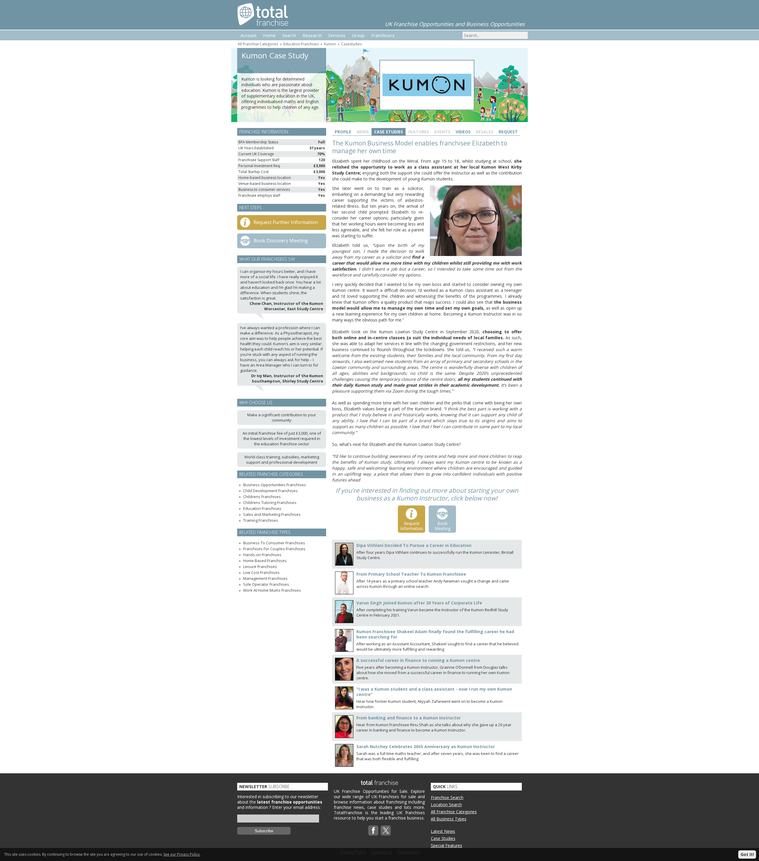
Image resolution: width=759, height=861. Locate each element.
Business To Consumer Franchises (274, 542)
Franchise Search (447, 797)
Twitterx (386, 830)
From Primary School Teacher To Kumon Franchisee (411, 574)
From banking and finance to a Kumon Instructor (408, 718)
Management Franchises (265, 578)
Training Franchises (260, 520)
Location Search (446, 804)
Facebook (373, 830)
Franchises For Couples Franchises (274, 548)
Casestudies (351, 44)
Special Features (446, 845)
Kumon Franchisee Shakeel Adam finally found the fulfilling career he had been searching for (435, 634)
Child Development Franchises (270, 490)
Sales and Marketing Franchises (272, 514)
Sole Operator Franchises (266, 584)
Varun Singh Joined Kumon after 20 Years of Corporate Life (419, 603)
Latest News (443, 831)
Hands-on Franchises (262, 554)
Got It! (747, 854)
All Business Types (448, 819)
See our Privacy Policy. (181, 854)
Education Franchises (301, 44)
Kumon (330, 44)
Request (508, 132)
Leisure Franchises (260, 566)
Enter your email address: (296, 807)
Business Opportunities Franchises (274, 484)
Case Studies (388, 132)
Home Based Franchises (265, 560)
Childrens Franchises (262, 496)
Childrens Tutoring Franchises (269, 502)
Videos (463, 132)
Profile (343, 132)
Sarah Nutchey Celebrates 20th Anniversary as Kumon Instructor (425, 746)
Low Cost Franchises (261, 572)
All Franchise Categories (258, 44)
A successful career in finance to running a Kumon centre (418, 660)
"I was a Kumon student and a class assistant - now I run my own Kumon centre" (434, 691)
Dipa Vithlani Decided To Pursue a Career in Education (413, 545)
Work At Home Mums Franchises (272, 590)
